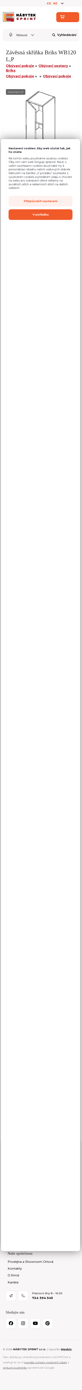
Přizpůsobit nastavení (40, 201)
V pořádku (41, 214)
